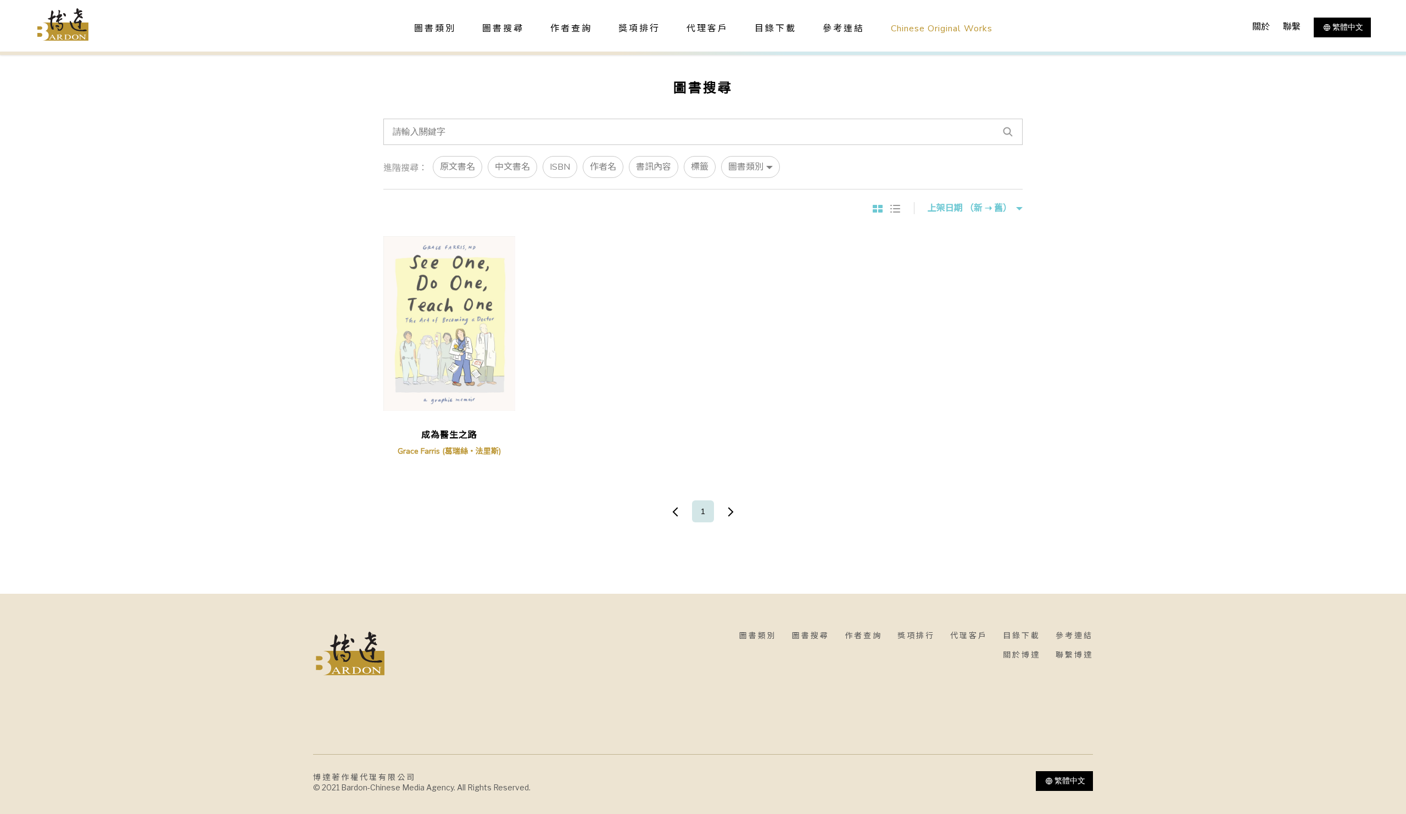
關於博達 (1021, 655)
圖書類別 (758, 636)
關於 (1261, 27)
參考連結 (843, 29)
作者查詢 (571, 29)
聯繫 (1292, 27)
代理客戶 (707, 29)
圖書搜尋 (810, 636)
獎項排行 (639, 29)
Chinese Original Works (941, 29)
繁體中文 (1347, 27)
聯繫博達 (1074, 655)
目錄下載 (775, 29)
